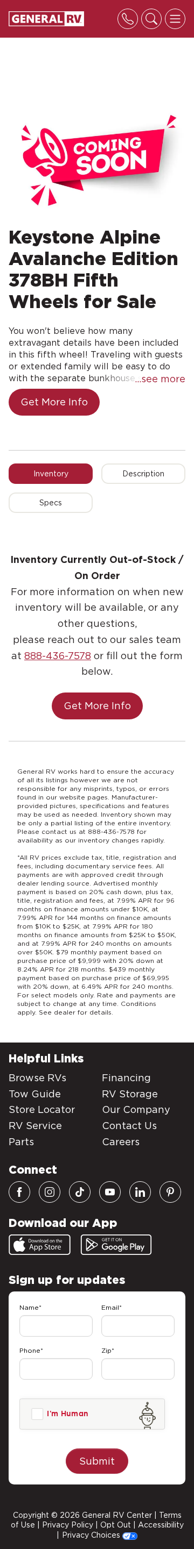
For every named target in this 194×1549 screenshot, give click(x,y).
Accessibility (161, 1525)
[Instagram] (49, 1192)
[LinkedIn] (140, 1192)
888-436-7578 (57, 655)
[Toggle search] (151, 19)
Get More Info (54, 402)
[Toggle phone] (127, 19)
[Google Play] (116, 1244)
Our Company (136, 1109)
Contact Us (129, 1125)
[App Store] (40, 1244)
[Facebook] (19, 1192)
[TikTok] (80, 1192)
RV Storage (130, 1094)
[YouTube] (110, 1192)
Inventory (50, 473)
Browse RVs (37, 1077)
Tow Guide (35, 1094)
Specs (50, 502)
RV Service (35, 1125)
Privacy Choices (92, 1535)
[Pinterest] (170, 1192)
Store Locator (42, 1109)
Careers (121, 1141)
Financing (126, 1077)
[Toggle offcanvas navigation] (175, 19)
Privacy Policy (67, 1525)
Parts (21, 1141)
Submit (97, 1461)
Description (143, 473)
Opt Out (115, 1525)
